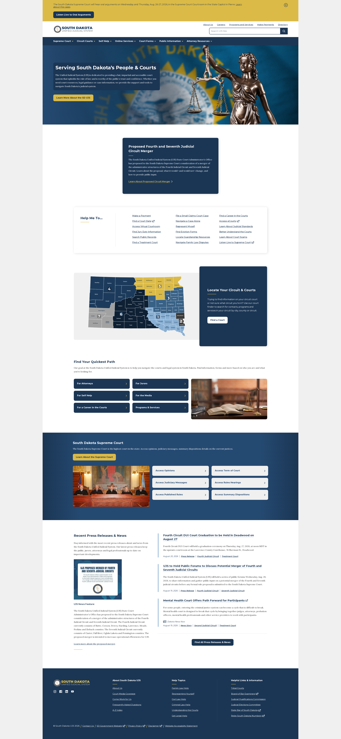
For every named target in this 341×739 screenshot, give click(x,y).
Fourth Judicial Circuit (208, 556)
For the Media (144, 395)
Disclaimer (155, 726)
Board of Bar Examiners (244, 693)
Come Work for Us (122, 699)
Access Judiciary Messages (171, 482)
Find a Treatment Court (145, 242)
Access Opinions (165, 470)
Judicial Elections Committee (246, 704)
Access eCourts (229, 221)
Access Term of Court (227, 470)
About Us (208, 24)
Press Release (187, 556)
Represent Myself (185, 226)
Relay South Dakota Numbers (248, 715)
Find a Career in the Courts (233, 216)
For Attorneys (85, 383)
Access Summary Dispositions (232, 494)
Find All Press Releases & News (212, 642)
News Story (186, 625)
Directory (283, 24)
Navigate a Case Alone (188, 221)
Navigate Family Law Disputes (192, 242)
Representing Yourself (183, 693)
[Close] (286, 5)
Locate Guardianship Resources (193, 237)
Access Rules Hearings (228, 482)
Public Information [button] (170, 41)
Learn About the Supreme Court (94, 457)
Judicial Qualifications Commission (248, 699)
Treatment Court (230, 556)
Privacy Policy (136, 726)
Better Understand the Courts (235, 232)
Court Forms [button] (146, 41)
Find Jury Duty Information (146, 232)
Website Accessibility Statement (181, 726)
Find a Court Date (143, 221)
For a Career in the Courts (92, 407)
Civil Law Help (179, 699)
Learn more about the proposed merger (94, 643)
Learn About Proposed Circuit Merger (149, 181)
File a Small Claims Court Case (192, 216)
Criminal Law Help (181, 704)
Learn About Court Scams (233, 237)
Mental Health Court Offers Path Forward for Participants (205, 600)
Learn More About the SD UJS (73, 98)
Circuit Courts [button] (85, 41)
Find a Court (217, 320)
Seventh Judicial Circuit (233, 591)
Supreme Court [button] (62, 41)
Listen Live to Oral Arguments (75, 14)
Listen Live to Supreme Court (236, 242)
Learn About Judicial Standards (236, 226)
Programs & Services (148, 407)
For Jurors (141, 383)
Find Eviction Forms (186, 232)
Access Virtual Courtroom (146, 226)
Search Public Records (144, 237)
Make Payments (265, 24)
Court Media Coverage (124, 693)
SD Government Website (111, 726)
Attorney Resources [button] (198, 41)
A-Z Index (117, 710)
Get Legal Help (179, 715)
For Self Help (84, 395)
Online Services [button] (124, 41)
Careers (221, 24)
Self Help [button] (104, 41)
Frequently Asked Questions (127, 704)
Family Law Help (180, 688)
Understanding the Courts (185, 710)
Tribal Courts (237, 688)
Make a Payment (141, 216)
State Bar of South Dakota (246, 710)
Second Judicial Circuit (205, 625)
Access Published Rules (169, 494)
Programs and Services (241, 24)
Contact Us (88, 726)
